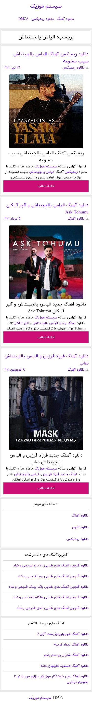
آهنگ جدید (67, 323)
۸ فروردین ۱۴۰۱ (14, 369)
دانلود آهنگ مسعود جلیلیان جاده (64, 666)
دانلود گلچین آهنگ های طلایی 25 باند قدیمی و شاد (51, 565)
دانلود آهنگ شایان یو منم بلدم (66, 655)
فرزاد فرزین (51, 474)
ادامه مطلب (46, 186)
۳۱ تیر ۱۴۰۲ (11, 67)
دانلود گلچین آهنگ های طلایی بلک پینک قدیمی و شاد (49, 587)
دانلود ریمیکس (42, 19)
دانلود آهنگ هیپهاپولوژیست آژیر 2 (63, 634)
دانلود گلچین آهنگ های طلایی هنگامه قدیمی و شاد (51, 597)
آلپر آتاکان (21, 323)
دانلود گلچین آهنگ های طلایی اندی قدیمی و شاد (52, 608)
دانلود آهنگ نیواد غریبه (71, 644)
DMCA (23, 19)
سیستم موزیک (46, 6)
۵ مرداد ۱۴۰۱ (12, 218)
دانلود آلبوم (80, 527)
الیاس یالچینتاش (41, 172)
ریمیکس (71, 172)
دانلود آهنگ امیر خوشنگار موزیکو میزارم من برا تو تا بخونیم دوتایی (51, 679)
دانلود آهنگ (65, 19)
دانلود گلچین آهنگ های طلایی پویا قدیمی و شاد (53, 576)
